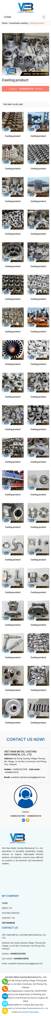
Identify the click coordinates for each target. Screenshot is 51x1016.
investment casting (18, 23)
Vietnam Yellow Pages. (30, 1012)
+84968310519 (26, 89)
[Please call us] (3, 989)
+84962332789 (19, 769)
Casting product (13, 136)
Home (4, 23)
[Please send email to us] (3, 1004)
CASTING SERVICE (11, 913)
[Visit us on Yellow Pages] (3, 1011)
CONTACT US (8, 918)
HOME (7, 17)
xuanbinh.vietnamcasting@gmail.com (28, 777)
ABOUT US (7, 908)
